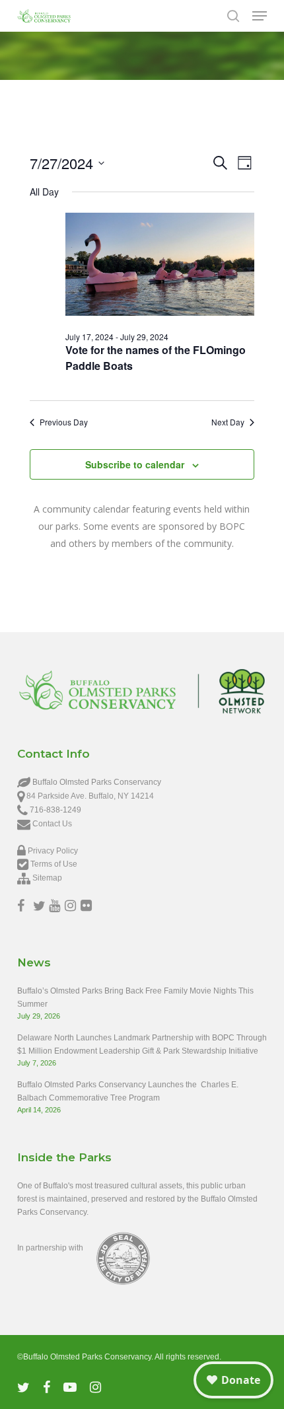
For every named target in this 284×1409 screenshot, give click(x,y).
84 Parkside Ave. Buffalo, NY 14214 (90, 796)
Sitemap (47, 878)
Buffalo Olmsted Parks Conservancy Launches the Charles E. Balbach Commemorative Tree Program (127, 1091)
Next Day (227, 422)
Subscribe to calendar (134, 464)
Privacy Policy (53, 850)
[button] (259, 15)
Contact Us (52, 823)
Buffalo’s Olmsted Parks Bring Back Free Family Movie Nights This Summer (135, 997)
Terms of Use (53, 864)
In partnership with (50, 1247)
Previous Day (64, 422)
